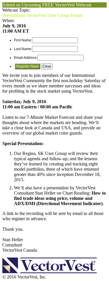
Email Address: (25, 58)
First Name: (23, 40)
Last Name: (23, 49)
